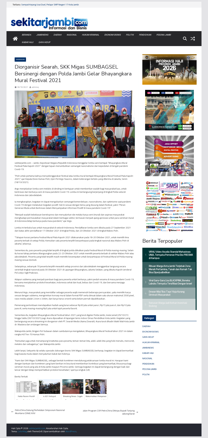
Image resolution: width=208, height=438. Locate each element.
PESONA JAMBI (163, 35)
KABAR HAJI (27, 42)
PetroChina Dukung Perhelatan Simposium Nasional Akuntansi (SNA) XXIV (40, 412)
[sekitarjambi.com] (104, 17)
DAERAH (57, 35)
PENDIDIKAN (145, 35)
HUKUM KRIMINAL (90, 35)
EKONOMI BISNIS (112, 35)
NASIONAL (72, 35)
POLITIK (130, 35)
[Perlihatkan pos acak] (193, 39)
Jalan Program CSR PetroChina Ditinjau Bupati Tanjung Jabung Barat (109, 412)
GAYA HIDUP (44, 42)
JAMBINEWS (42, 35)
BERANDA (26, 35)
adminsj (35, 87)
